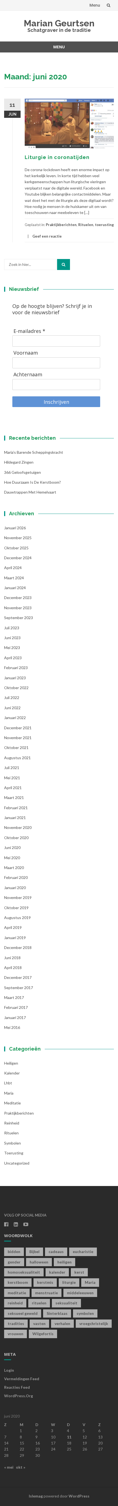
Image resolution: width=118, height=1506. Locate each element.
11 (69, 1437)
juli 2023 (11, 627)
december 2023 (18, 597)
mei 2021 (12, 777)
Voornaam (25, 353)
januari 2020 (15, 887)
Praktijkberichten (61, 224)
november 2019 (18, 897)
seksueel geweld (23, 1313)
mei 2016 (12, 1027)
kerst (79, 1272)
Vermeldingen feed (21, 1378)
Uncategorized (16, 1163)
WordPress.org (18, 1395)
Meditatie (12, 1103)
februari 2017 (16, 1007)
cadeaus (56, 1251)
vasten (39, 1323)
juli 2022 (11, 697)
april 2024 (13, 567)
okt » (20, 1467)
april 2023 (13, 657)
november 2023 (18, 607)
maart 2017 (14, 997)
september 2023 (18, 617)
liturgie (69, 1282)
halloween (39, 1262)
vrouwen (15, 1333)
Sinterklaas (57, 1313)
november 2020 (18, 827)
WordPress (79, 1496)
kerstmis (45, 1282)
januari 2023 (15, 677)
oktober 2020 (16, 837)
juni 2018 (12, 957)
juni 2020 (12, 847)
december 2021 (18, 727)
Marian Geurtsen (59, 23)
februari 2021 (16, 807)
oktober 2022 (16, 687)
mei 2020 (12, 857)
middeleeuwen (80, 1292)
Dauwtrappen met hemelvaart (30, 492)
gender (14, 1262)
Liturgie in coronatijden (57, 157)
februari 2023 (16, 667)
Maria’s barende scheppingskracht (33, 452)
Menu (94, 5)
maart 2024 (14, 577)
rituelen (39, 1303)
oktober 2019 (16, 907)
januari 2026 (15, 527)
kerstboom (18, 1282)
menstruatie (46, 1292)
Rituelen (85, 224)
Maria (8, 1093)
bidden (14, 1251)
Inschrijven (56, 402)
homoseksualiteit (24, 1272)
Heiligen (11, 1063)
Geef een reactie (47, 236)
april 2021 (13, 787)
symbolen (12, 1143)
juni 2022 (12, 707)
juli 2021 (11, 767)
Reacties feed (17, 1387)
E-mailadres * (29, 331)
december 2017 (18, 977)
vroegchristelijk (93, 1323)
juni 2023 (12, 637)
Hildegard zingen (18, 462)
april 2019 (13, 927)
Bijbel (34, 1251)
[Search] (63, 264)
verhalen (62, 1323)
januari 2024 (15, 587)
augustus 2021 (17, 757)
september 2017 (18, 987)
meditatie (17, 1292)
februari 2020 (16, 877)
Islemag (36, 1496)
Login (9, 1370)
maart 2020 (14, 867)
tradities (16, 1323)
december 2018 (18, 947)
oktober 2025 (16, 547)
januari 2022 (15, 717)
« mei (8, 1467)
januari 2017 (15, 1017)
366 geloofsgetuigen (22, 472)
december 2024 (18, 557)
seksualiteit (66, 1303)
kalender (12, 1073)
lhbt (8, 1083)
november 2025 (18, 537)
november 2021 (18, 737)
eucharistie (83, 1251)
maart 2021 (14, 797)
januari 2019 (15, 937)
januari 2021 (15, 817)
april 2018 (13, 967)
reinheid (15, 1303)
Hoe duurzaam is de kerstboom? (32, 482)
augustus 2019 (17, 917)
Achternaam (27, 374)
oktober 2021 (16, 747)
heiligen (64, 1262)
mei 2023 (12, 647)
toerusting (104, 224)
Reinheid (11, 1123)
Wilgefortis (43, 1333)
